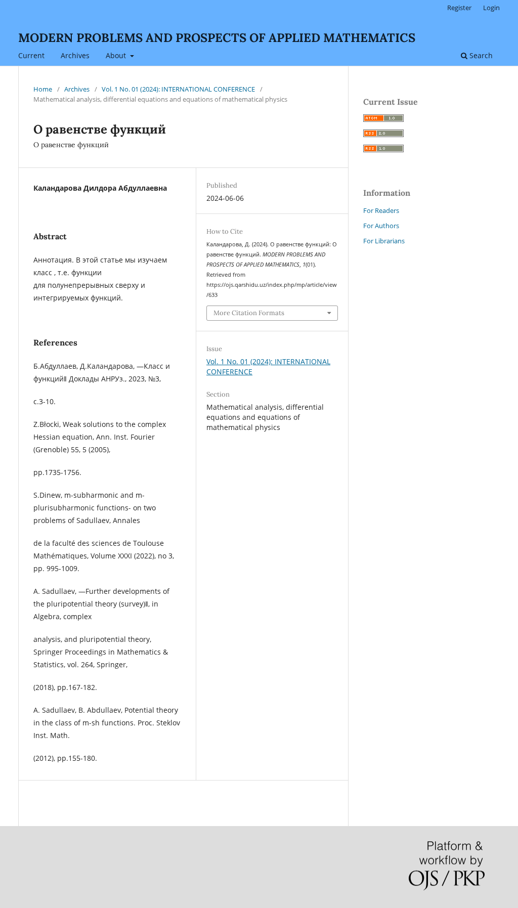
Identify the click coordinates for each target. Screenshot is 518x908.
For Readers (381, 210)
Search (480, 55)
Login (491, 7)
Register (459, 7)
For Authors (381, 225)
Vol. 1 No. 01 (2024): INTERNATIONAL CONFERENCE (178, 89)
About (117, 55)
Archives (75, 55)
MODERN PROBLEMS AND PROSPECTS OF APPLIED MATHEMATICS (216, 38)
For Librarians (384, 240)
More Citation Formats (248, 313)
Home (42, 89)
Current (31, 55)
